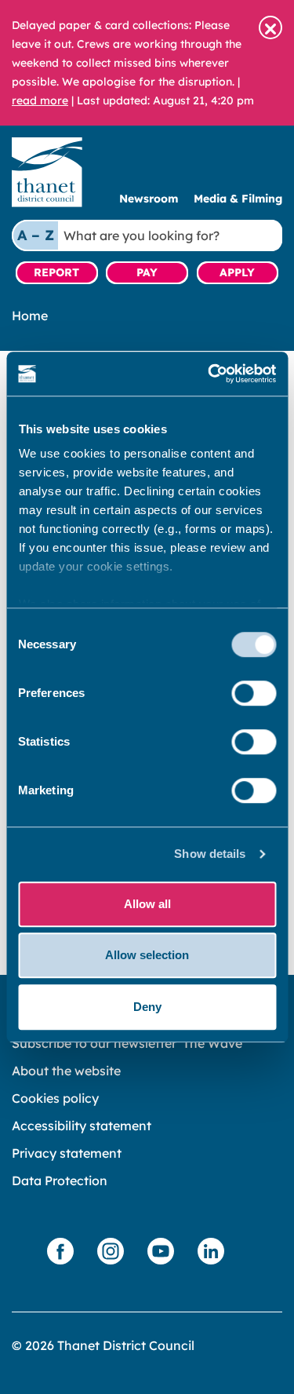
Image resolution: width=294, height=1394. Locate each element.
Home (30, 315)
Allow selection (147, 955)
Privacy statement (67, 1153)
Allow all (147, 903)
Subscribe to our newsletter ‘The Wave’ (128, 1043)
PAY (147, 272)
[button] (270, 27)
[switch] (253, 693)
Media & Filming (238, 199)
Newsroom (148, 199)
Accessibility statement (81, 1125)
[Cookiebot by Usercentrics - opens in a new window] (209, 373)
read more (40, 100)
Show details (209, 853)
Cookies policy (55, 1098)
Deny (147, 1006)
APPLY (237, 272)
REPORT (56, 272)
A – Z (35, 235)
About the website (66, 1070)
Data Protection (59, 1180)
